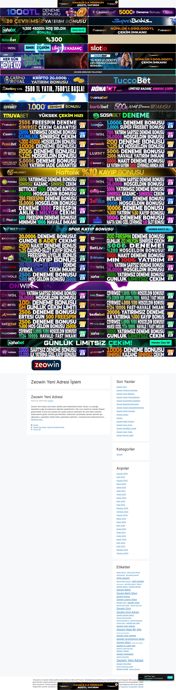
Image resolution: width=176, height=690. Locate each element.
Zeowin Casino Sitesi (127, 599)
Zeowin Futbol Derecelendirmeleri (130, 408)
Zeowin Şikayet (134, 669)
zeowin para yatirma (126, 635)
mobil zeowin (120, 584)
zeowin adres (122, 587)
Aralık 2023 (121, 536)
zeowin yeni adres (123, 657)
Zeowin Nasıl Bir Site (129, 629)
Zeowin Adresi (122, 415)
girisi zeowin (123, 578)
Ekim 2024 (121, 501)
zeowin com (121, 603)
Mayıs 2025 (121, 484)
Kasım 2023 (121, 539)
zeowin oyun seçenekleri (123, 633)
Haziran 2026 (122, 474)
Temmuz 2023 (122, 553)
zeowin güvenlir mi (123, 620)
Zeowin (35, 425)
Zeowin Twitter (123, 651)
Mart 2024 (121, 526)
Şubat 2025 (121, 487)
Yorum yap (37, 429)
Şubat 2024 (121, 529)
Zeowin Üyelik (122, 669)
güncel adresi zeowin (124, 581)
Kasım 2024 (121, 498)
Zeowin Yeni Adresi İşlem (55, 427)
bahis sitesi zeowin (133, 572)
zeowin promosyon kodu (130, 638)
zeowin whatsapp (125, 654)
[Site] (44, 125)
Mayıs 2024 (121, 519)
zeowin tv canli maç (126, 645)
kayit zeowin (138, 581)
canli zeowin (121, 575)
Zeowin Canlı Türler (124, 432)
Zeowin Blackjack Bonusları (128, 404)
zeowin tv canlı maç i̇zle (125, 648)
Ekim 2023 (121, 543)
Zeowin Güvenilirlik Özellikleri (128, 401)
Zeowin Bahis (124, 589)
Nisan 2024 (121, 522)
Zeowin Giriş (122, 387)
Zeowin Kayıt (121, 623)
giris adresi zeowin (132, 575)
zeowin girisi (133, 602)
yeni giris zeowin (130, 584)
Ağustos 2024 (122, 508)
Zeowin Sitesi (124, 642)
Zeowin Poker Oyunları (126, 411)
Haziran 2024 (122, 515)
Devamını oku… (37, 420)
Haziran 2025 (122, 481)
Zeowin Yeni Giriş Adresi (125, 666)
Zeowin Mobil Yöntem (125, 422)
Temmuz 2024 (122, 512)
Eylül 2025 (121, 477)
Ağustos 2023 (122, 550)
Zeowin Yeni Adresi (47, 397)
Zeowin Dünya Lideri (125, 435)
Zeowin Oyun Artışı (124, 425)
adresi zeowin (121, 572)
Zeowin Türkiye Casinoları (127, 390)
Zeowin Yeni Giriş (124, 664)
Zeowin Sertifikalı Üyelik (126, 428)
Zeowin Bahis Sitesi (127, 593)
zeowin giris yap (136, 605)
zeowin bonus (123, 596)
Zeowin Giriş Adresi (128, 612)
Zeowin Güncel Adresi (124, 618)
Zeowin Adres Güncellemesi (128, 397)
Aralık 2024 (121, 494)
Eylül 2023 (121, 546)
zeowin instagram (136, 620)
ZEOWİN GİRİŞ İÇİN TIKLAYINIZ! (88, 72)
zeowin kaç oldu (133, 623)
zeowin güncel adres (125, 615)
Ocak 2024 (121, 533)
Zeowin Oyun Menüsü (125, 394)
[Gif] (88, 172)
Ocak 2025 (121, 491)
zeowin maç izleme (126, 626)
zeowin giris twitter (123, 605)
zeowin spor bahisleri (137, 643)
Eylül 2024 (121, 505)
